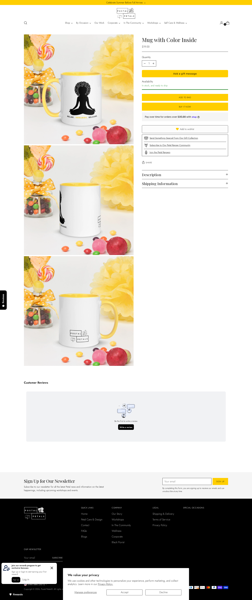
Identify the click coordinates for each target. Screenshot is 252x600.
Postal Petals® (47, 589)
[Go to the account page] (220, 23)
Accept (124, 592)
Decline (163, 592)
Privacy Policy (160, 525)
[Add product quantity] (153, 63)
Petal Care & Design (91, 519)
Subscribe (57, 557)
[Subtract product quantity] (144, 63)
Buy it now (185, 106)
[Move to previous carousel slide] (218, 462)
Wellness (116, 531)
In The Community (121, 525)
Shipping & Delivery (163, 514)
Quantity (146, 57)
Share (149, 162)
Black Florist (118, 542)
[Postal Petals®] (126, 13)
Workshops (118, 519)
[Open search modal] (25, 23)
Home (84, 514)
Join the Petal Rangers (160, 152)
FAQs (84, 531)
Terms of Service (161, 519)
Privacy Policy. (105, 584)
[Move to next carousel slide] (225, 462)
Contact (85, 525)
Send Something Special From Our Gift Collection (174, 138)
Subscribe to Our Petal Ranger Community (170, 145)
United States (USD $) (36, 584)
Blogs (84, 536)
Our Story (117, 514)
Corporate (117, 536)
